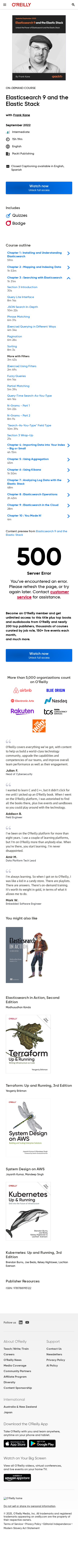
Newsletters (54, 1354)
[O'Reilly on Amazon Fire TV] (17, 1481)
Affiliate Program (15, 1377)
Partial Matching (18, 388)
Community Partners (17, 1371)
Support (53, 1341)
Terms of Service (13, 1524)
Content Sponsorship (18, 1388)
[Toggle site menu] (4, 4)
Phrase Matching (18, 318)
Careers (9, 1354)
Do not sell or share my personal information (29, 1506)
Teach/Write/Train (16, 1349)
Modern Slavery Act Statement (22, 1528)
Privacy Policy (55, 1360)
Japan (8, 1412)
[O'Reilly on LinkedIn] (20, 1322)
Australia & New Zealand (20, 1407)
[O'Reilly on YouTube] (27, 1322)
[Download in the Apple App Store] (15, 1446)
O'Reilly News (12, 1360)
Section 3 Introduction (22, 289)
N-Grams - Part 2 (18, 417)
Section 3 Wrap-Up (20, 437)
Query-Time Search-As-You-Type (29, 397)
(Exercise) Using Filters (21, 368)
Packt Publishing (23, 153)
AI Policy (52, 1365)
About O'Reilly (15, 1341)
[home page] (21, 4)
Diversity (9, 1382)
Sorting (12, 348)
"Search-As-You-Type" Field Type (29, 427)
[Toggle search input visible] (73, 4)
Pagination (14, 338)
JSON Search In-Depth (22, 309)
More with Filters (18, 358)
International (14, 1399)
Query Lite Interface (20, 299)
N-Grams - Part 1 (18, 407)
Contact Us (53, 1349)
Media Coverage (15, 1365)
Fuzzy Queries (16, 378)
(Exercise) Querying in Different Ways (31, 328)
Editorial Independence (57, 1524)
